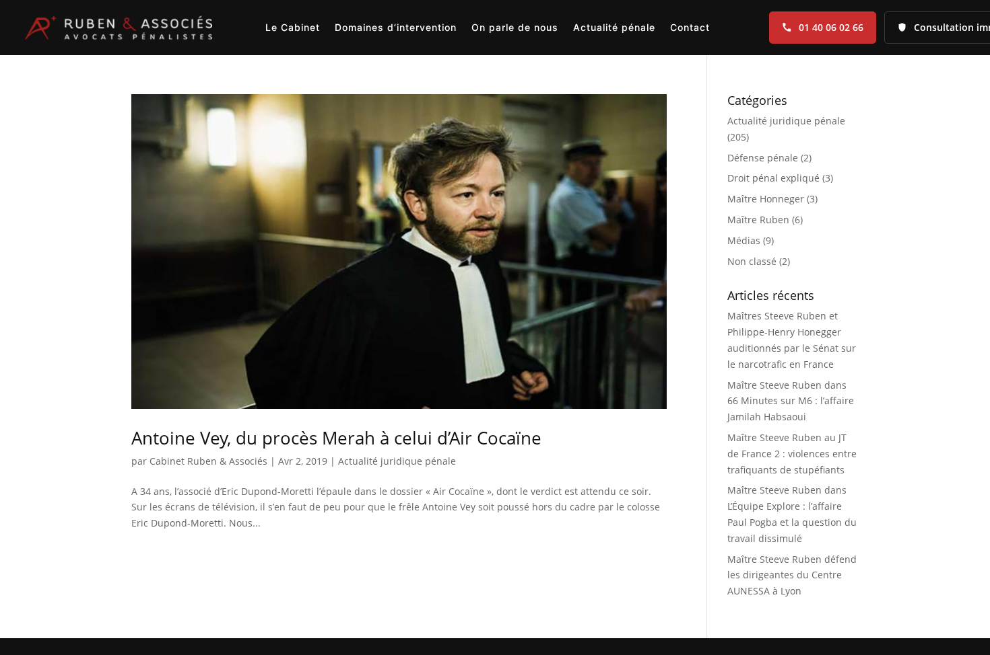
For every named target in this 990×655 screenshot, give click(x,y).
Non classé (752, 261)
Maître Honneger (765, 198)
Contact (690, 27)
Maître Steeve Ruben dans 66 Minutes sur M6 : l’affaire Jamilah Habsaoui (790, 401)
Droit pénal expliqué (773, 177)
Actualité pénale (614, 27)
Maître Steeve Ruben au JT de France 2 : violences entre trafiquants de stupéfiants (792, 453)
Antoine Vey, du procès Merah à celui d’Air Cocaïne (336, 438)
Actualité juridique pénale (397, 461)
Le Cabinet (292, 27)
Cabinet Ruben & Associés (208, 461)
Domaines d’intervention (396, 27)
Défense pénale (762, 157)
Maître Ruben (758, 219)
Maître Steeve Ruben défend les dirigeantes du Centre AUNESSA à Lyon (792, 575)
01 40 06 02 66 (831, 27)
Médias (743, 240)
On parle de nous (514, 27)
